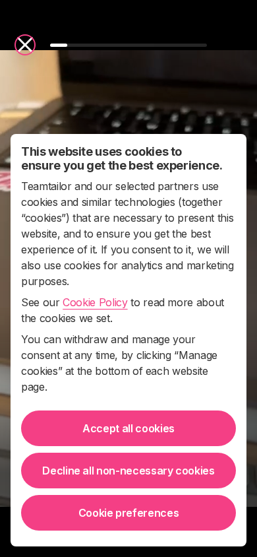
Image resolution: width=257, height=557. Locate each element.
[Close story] (25, 45)
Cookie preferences (128, 512)
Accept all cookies (128, 428)
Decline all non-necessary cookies (128, 470)
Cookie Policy (95, 302)
